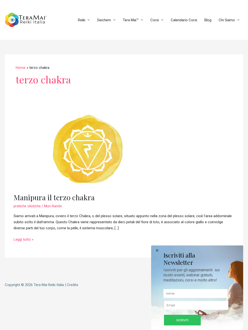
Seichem (104, 20)
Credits (72, 285)
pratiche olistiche (27, 206)
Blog (207, 20)
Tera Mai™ (131, 20)
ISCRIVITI (182, 320)
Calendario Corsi (184, 20)
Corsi (154, 20)
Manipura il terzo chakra (54, 197)
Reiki (81, 20)
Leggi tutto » (23, 239)
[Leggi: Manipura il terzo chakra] (88, 148)
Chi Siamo (227, 20)
